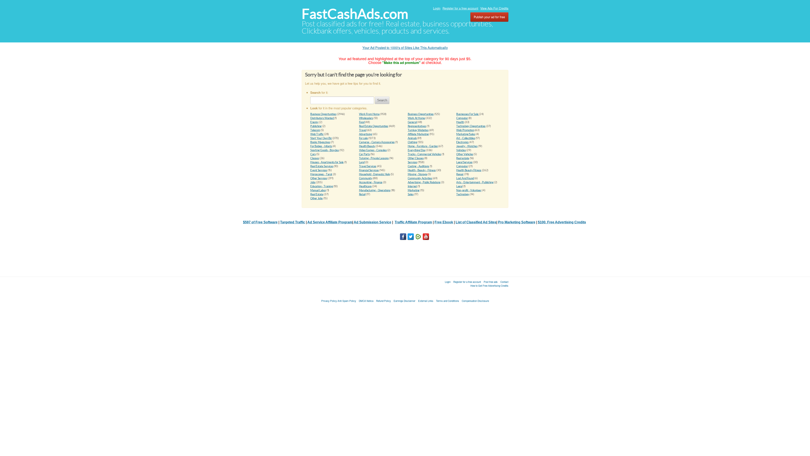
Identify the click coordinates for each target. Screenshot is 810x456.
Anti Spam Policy (347, 301)
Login (436, 8)
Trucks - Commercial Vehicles (424, 154)
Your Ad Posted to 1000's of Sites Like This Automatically (405, 47)
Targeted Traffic (292, 222)
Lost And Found (465, 178)
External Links (425, 301)
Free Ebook (444, 222)
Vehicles (461, 150)
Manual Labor (318, 190)
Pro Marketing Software (516, 222)
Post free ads (491, 282)
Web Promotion (465, 130)
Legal (459, 186)
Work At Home (416, 118)
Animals (412, 138)
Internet (412, 186)
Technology (462, 194)
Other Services (318, 178)
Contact (504, 282)
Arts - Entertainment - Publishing (474, 182)
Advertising (365, 134)
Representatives (417, 126)
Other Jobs (316, 198)
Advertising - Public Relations (424, 182)
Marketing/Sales (465, 134)
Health (460, 122)
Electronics (462, 142)
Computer (462, 118)
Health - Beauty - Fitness (422, 170)
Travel (362, 130)
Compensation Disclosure (475, 301)
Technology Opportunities (471, 126)
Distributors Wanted (322, 118)
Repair (460, 174)
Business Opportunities (323, 114)
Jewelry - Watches (466, 146)
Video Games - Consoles (373, 150)
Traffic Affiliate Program (413, 222)
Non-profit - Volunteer (468, 190)
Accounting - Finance (370, 182)
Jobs (312, 182)
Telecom (315, 130)
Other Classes (416, 158)
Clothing (412, 142)
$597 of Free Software (260, 222)
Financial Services (369, 170)
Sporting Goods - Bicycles (324, 150)
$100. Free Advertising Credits (562, 222)
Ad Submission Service (372, 222)
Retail (362, 194)
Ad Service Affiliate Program (329, 222)
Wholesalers (366, 118)
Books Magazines (320, 142)
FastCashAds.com (355, 14)
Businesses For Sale (467, 114)
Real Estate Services (321, 166)
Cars (313, 154)
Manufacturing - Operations (374, 190)
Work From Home (369, 114)
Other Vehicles (464, 154)
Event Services (318, 170)
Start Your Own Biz (321, 138)
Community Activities (420, 178)
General (412, 122)
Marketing (414, 190)
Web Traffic (317, 134)
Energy (314, 122)
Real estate (462, 158)
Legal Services (464, 162)
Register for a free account (460, 8)
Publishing (316, 126)
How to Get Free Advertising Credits (489, 285)
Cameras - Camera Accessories (377, 142)
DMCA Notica (366, 301)
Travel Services (367, 166)
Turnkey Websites (418, 130)
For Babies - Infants (321, 146)
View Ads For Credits (494, 8)
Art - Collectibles (465, 138)
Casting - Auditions (418, 166)
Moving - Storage (417, 174)
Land (361, 162)
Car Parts (364, 154)
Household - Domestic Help (374, 174)
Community (366, 178)
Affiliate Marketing (418, 134)
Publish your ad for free (489, 17)
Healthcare (365, 186)
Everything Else (416, 150)
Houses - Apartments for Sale (327, 162)
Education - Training (321, 186)
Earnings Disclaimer (404, 301)
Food (361, 122)
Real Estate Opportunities (373, 126)
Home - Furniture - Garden (423, 146)
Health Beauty (367, 146)
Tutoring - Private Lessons (374, 158)
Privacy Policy (329, 301)
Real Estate (316, 194)
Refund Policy (383, 301)
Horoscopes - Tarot (321, 174)
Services (412, 162)
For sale (363, 138)
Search (382, 100)
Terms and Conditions (447, 301)
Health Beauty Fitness (468, 170)
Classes (314, 158)
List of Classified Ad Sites (476, 222)
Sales (411, 194)
